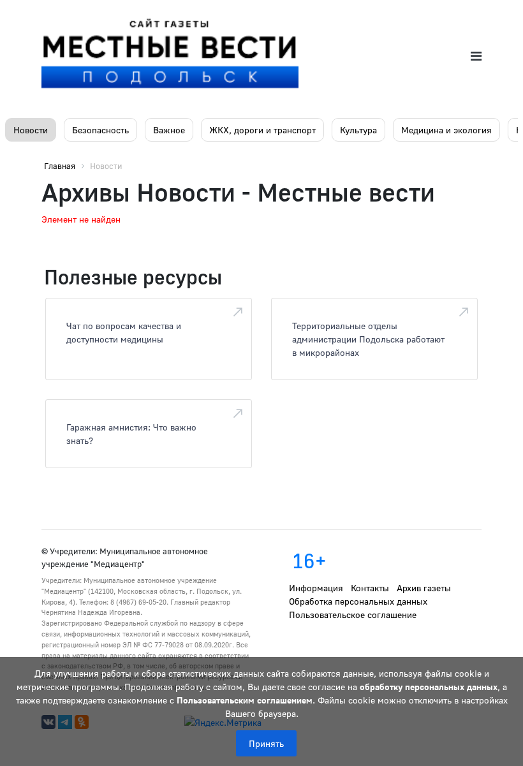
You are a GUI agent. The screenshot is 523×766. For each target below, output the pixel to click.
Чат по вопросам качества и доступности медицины (123, 332)
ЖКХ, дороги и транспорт (262, 129)
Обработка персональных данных (358, 601)
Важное (169, 129)
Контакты (370, 587)
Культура (358, 129)
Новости (30, 129)
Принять (266, 743)
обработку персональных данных (428, 686)
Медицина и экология (446, 129)
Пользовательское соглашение (352, 614)
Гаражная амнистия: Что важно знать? (131, 434)
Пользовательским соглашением (245, 700)
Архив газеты (424, 587)
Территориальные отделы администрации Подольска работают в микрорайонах (368, 339)
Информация (316, 587)
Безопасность (100, 129)
